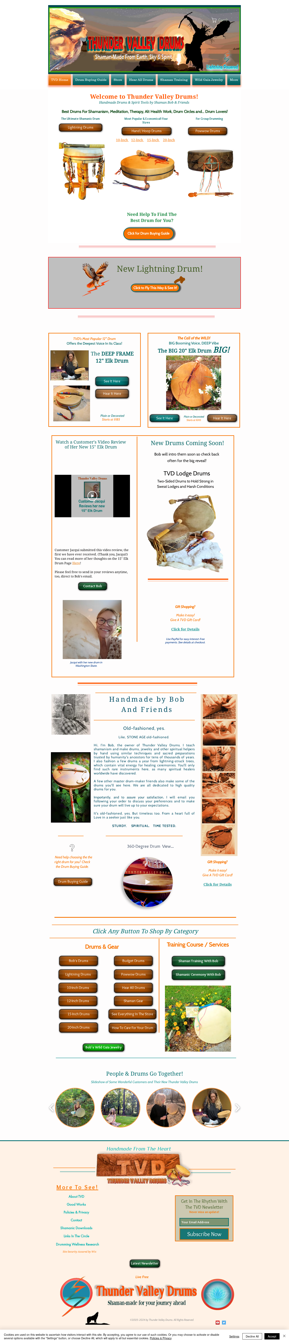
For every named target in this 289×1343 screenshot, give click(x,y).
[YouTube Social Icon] (218, 1323)
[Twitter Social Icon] (224, 1323)
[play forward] (237, 1108)
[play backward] (51, 1108)
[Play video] (92, 496)
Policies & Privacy (161, 1338)
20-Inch (169, 140)
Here (76, 563)
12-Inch (137, 140)
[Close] (284, 1336)
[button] (168, 902)
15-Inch (153, 140)
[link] (223, 20)
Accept (272, 1336)
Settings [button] (234, 1336)
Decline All (252, 1336)
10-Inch (122, 140)
